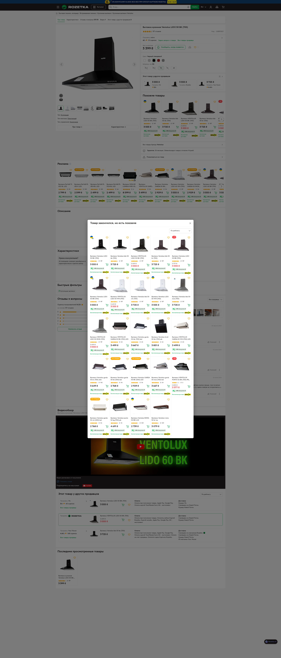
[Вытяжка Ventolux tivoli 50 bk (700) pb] (161, 326)
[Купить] (107, 264)
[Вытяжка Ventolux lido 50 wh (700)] (140, 285)
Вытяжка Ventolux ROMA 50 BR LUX (140, 419)
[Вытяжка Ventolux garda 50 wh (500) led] (99, 407)
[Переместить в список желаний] (107, 237)
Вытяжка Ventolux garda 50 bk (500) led (119, 379)
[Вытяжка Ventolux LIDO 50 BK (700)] (99, 245)
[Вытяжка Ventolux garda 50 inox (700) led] (161, 366)
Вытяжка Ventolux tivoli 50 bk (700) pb (160, 338)
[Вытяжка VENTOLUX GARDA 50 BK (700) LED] (120, 326)
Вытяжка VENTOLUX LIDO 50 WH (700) (118, 298)
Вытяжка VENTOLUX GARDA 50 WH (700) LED (181, 338)
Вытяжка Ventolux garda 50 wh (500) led (99, 419)
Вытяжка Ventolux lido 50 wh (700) (140, 298)
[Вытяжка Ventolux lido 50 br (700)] (161, 245)
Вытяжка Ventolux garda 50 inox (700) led (160, 379)
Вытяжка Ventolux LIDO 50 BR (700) (180, 257)
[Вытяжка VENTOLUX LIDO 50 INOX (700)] (99, 326)
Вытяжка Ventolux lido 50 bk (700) (120, 257)
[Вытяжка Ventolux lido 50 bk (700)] (120, 245)
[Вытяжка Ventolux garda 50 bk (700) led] (140, 326)
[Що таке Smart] (106, 272)
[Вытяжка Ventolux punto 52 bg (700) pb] (120, 407)
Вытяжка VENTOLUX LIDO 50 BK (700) (138, 257)
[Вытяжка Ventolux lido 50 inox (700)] (181, 285)
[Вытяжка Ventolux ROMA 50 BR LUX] (140, 407)
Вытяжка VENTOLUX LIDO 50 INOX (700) (97, 338)
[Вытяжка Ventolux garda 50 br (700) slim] (99, 366)
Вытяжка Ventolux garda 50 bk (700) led (140, 338)
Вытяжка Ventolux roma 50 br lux (160, 419)
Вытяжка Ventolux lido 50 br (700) (161, 257)
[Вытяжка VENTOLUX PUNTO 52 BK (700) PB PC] (181, 366)
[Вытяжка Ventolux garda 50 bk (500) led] (120, 366)
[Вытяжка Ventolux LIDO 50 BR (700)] (181, 245)
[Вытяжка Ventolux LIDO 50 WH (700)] (161, 285)
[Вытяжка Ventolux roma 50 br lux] (161, 407)
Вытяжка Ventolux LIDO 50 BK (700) (98, 257)
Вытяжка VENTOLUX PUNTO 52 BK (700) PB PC (180, 379)
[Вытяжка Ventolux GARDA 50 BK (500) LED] (140, 366)
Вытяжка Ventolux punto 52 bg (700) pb (119, 419)
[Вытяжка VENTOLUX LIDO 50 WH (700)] (120, 285)
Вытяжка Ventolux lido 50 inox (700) (181, 298)
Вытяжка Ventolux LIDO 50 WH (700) (160, 298)
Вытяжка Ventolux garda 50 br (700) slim (99, 379)
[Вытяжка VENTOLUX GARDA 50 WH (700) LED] (181, 326)
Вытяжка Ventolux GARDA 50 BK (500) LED (140, 379)
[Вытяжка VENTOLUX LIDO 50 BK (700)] (140, 245)
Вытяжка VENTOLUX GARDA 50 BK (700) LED (119, 338)
